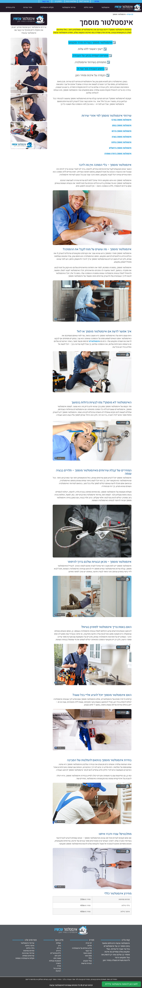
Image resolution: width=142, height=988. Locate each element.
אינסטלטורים (94, 341)
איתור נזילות (88, 7)
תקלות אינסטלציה (47, 7)
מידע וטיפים (10, 7)
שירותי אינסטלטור (69, 7)
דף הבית (130, 14)
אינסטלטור (105, 7)
